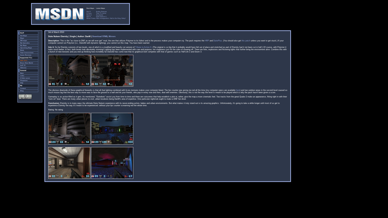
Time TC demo (101, 13)
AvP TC (23, 65)
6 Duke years (25, 78)
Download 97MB (99, 36)
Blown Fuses (91, 18)
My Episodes (25, 43)
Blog (21, 91)
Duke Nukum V (101, 16)
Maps (22, 38)
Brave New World (26, 63)
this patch (246, 41)
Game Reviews (25, 55)
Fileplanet (23, 80)
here (238, 90)
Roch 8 (89, 15)
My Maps (23, 45)
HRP (207, 41)
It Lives (89, 13)
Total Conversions (26, 52)
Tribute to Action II (143, 47)
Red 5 (89, 11)
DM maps (23, 40)
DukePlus (217, 41)
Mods (22, 50)
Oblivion (23, 68)
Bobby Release (101, 11)
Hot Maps (23, 35)
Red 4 (89, 16)
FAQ (21, 83)
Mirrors (112, 36)
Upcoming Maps (26, 48)
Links (22, 75)
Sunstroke (99, 15)
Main (22, 73)
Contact (23, 88)
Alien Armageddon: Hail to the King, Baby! (111, 18)
